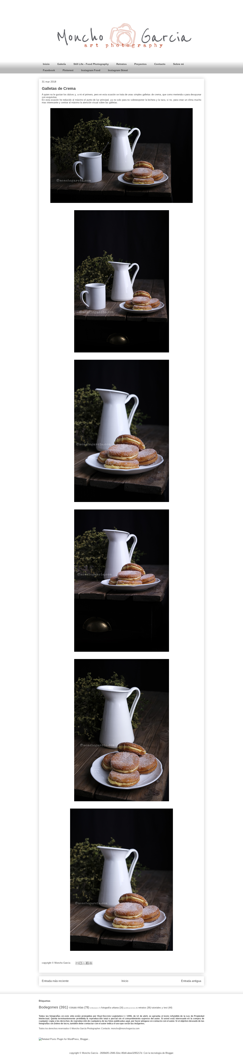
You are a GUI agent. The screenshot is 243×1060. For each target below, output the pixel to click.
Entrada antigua (191, 980)
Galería (61, 64)
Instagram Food (90, 70)
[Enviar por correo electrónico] (77, 963)
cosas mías (76, 1007)
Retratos (121, 64)
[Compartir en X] (84, 963)
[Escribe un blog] (80, 963)
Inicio (46, 64)
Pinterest (68, 70)
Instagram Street (118, 70)
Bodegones (48, 1007)
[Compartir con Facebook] (87, 963)
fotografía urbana (110, 1007)
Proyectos (140, 64)
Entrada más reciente (55, 980)
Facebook (49, 70)
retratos (142, 1007)
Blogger (169, 1053)
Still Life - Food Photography (91, 64)
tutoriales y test (160, 1007)
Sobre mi (178, 64)
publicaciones (129, 1008)
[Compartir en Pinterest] (91, 963)
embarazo (94, 1008)
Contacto (159, 64)
